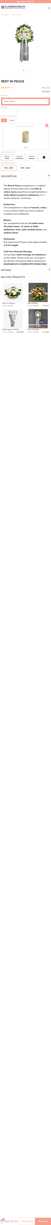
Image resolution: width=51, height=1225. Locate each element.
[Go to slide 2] (27, 70)
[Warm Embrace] (38, 295)
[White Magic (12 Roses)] (13, 321)
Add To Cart (27, 1221)
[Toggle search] (49, 7)
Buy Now (43, 1221)
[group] (25, 42)
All (4, 120)
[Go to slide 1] (23, 70)
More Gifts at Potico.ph (25, 2)
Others (12, 120)
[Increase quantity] (17, 111)
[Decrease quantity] (3, 111)
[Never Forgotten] (38, 321)
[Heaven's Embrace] (13, 295)
